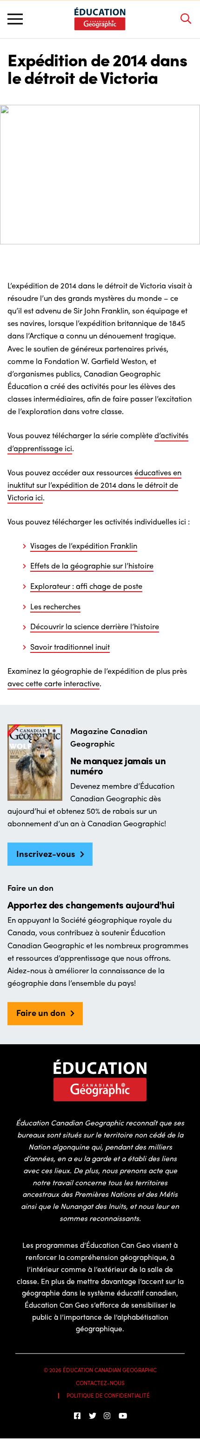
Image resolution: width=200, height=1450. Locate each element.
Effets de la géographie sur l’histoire (91, 565)
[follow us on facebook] (77, 1415)
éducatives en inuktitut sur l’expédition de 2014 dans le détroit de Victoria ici (94, 484)
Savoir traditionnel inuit (70, 646)
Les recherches (55, 606)
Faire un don (41, 1012)
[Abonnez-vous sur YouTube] (122, 1415)
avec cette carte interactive (53, 683)
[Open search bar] (185, 19)
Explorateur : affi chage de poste (86, 585)
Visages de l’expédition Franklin (83, 545)
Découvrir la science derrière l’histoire (94, 626)
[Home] (100, 18)
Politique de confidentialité (108, 1395)
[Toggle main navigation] (15, 19)
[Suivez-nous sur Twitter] (92, 1415)
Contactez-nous (100, 1383)
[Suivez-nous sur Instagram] (107, 1415)
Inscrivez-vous (45, 853)
